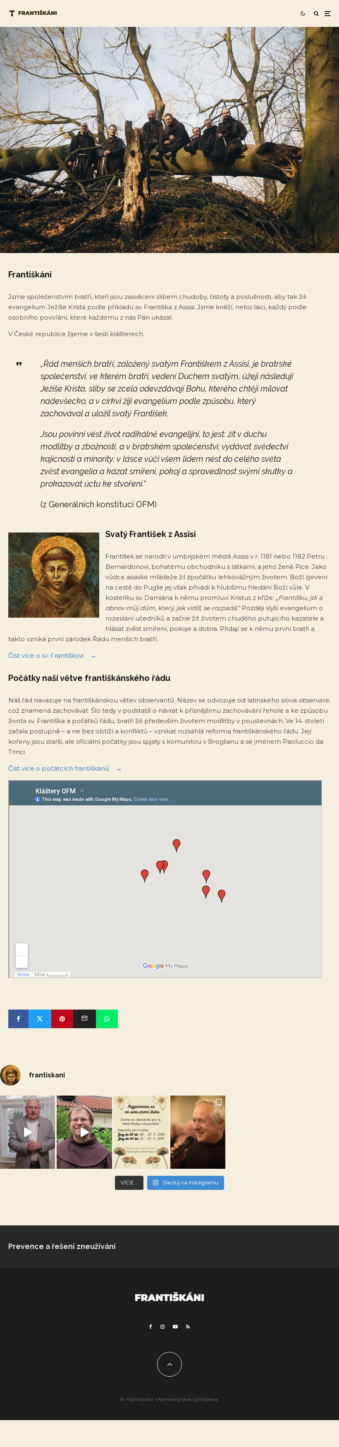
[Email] (84, 1019)
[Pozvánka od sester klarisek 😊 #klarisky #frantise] (141, 1132)
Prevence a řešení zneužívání (62, 1246)
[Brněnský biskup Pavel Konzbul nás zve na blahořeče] (27, 1132)
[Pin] (62, 1019)
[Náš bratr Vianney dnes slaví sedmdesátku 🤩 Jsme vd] (197, 1132)
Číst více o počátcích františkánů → (65, 768)
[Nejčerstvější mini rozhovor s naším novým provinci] (84, 1132)
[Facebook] (150, 1326)
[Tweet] (40, 1019)
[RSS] (188, 1326)
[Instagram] (162, 1326)
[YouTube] (175, 1326)
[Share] (18, 1019)
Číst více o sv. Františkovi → (52, 655)
